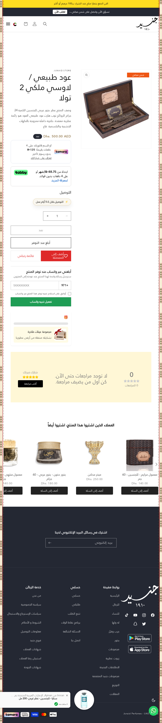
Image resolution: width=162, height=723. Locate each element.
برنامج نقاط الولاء (70, 622)
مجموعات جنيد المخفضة (105, 676)
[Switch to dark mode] (153, 700)
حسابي (76, 595)
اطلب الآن (60, 12)
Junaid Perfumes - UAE (136, 713)
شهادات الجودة (32, 667)
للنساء (115, 613)
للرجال (116, 604)
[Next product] (156, 464)
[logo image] (146, 24)
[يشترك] (49, 542)
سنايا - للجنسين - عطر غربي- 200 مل (38, 698)
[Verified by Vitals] (56, 704)
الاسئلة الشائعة (71, 631)
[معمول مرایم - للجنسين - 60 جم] (139, 452)
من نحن (36, 595)
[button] (43, 24)
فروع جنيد (35, 640)
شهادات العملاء (32, 649)
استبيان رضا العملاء (30, 658)
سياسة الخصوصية (31, 604)
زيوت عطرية (112, 658)
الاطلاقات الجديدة (109, 667)
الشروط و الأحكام (31, 622)
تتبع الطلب (74, 613)
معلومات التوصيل (31, 631)
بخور (117, 640)
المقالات (114, 693)
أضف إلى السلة (139, 490)
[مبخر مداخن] (94, 452)
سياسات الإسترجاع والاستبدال (24, 613)
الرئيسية (114, 595)
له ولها (115, 622)
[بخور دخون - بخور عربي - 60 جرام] (49, 452)
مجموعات (114, 649)
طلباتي (76, 604)
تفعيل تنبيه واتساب (41, 301)
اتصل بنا (75, 640)
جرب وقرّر (114, 631)
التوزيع (115, 685)
